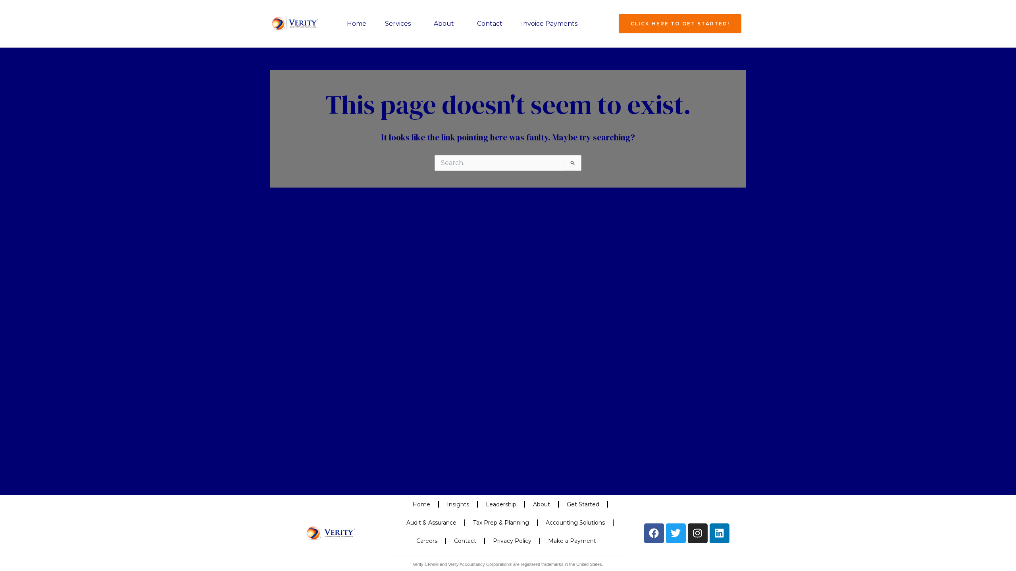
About (444, 23)
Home (356, 23)
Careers (426, 540)
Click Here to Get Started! (680, 24)
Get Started (583, 504)
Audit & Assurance (431, 522)
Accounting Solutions (575, 522)
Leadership (501, 504)
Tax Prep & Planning (501, 522)
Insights (458, 504)
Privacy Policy (512, 540)
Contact (489, 23)
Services (398, 23)
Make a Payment (572, 540)
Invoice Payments (549, 23)
